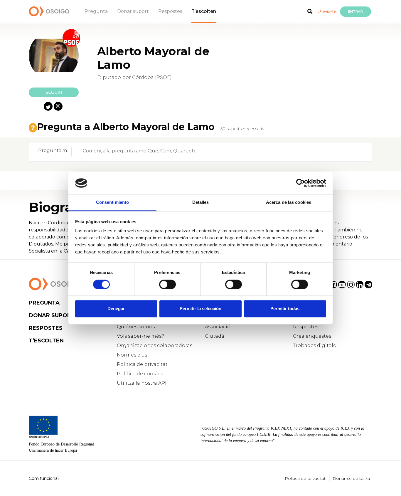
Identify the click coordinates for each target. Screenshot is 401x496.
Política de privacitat (142, 364)
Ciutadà (214, 336)
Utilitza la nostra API (141, 383)
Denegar (116, 308)
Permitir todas (284, 308)
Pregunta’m (52, 150)
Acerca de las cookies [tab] (288, 202)
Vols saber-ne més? (140, 336)
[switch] (167, 284)
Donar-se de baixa (351, 478)
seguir (54, 92)
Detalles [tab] (200, 202)
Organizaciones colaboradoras (154, 345)
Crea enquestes (312, 336)
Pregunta (96, 11)
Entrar (355, 11)
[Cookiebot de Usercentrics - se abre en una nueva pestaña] (300, 183)
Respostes (170, 11)
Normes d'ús (132, 355)
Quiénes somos (136, 326)
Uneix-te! (327, 11)
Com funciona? (44, 478)
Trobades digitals (314, 345)
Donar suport (133, 11)
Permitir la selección (200, 308)
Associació (217, 326)
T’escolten (203, 11)
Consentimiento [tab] (112, 202)
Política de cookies (140, 373)
